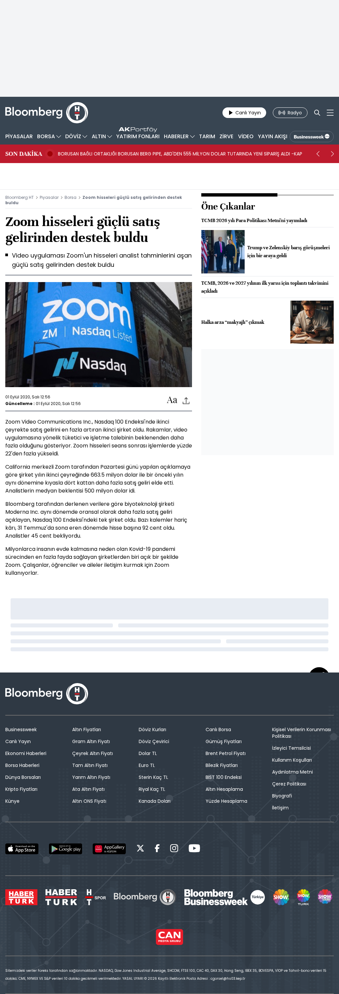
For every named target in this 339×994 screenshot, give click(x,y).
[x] (140, 849)
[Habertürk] (21, 897)
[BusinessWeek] (312, 137)
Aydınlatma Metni (292, 772)
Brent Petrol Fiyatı (226, 753)
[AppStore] (21, 849)
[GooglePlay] (65, 849)
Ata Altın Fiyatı (88, 789)
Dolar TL (148, 753)
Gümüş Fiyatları (224, 741)
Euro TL (147, 765)
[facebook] (157, 849)
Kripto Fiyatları (21, 789)
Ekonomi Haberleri (25, 753)
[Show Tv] (281, 897)
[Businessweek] (224, 897)
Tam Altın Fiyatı (90, 765)
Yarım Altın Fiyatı (91, 777)
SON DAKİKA (23, 153)
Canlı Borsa (218, 729)
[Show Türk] (303, 897)
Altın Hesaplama (224, 789)
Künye (12, 801)
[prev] (318, 153)
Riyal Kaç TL (152, 789)
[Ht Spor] (95, 897)
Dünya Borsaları (23, 777)
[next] (332, 153)
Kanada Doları (154, 801)
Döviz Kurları (152, 729)
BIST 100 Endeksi (224, 777)
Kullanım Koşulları (292, 760)
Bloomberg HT (19, 197)
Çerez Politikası (289, 784)
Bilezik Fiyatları (222, 765)
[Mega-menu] (330, 112)
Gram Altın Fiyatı (91, 741)
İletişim (280, 807)
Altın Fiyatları (86, 729)
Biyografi (282, 795)
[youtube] (194, 849)
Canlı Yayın (18, 741)
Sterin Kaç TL (153, 777)
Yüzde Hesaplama (226, 801)
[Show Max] (326, 897)
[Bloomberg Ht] (145, 897)
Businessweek (21, 729)
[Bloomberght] (46, 112)
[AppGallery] (109, 849)
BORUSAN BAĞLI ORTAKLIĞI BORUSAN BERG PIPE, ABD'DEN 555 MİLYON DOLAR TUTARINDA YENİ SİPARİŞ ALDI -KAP (180, 153)
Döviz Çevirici (154, 741)
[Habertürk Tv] (61, 897)
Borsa (70, 197)
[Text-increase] (172, 400)
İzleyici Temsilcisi (291, 748)
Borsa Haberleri (22, 765)
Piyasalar (49, 197)
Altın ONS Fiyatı (89, 801)
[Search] (317, 112)
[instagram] (174, 849)
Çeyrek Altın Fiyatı (92, 753)
